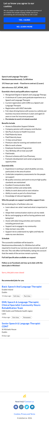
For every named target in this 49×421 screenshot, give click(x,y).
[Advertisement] (24, 50)
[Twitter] (27, 407)
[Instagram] (21, 407)
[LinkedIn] (32, 407)
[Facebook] (16, 407)
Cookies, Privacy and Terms (24, 414)
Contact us (29, 401)
